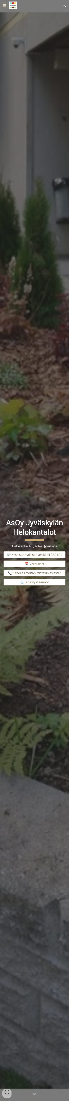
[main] (34, 533)
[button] (4, 5)
